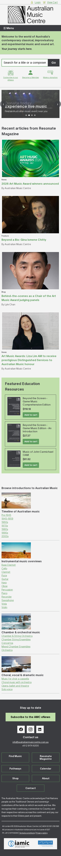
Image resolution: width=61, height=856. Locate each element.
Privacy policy (42, 833)
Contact (30, 788)
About (45, 778)
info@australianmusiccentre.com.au (31, 742)
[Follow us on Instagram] (30, 729)
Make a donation (50, 77)
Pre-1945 (6, 515)
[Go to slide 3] (32, 115)
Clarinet (6, 572)
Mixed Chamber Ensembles (16, 646)
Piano (4, 593)
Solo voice (7, 689)
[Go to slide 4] (35, 115)
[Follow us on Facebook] (21, 729)
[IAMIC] (19, 844)
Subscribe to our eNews (10, 78)
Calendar (45, 768)
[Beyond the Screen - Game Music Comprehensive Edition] (14, 406)
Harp (4, 582)
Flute (4, 575)
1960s (5, 522)
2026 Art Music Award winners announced (30, 183)
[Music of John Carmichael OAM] (14, 458)
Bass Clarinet (9, 565)
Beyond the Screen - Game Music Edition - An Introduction (37, 428)
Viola (4, 603)
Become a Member (30, 77)
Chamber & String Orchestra (17, 636)
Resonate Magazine (46, 757)
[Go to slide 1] (26, 115)
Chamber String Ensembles (16, 639)
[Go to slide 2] (29, 115)
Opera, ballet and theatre (15, 685)
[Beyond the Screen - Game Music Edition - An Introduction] (14, 433)
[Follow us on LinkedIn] (40, 729)
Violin (4, 607)
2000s (5, 536)
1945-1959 (7, 518)
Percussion (7, 589)
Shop (15, 778)
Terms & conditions (27, 833)
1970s (5, 525)
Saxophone (8, 600)
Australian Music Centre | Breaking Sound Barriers (30, 14)
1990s (5, 532)
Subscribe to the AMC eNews (30, 716)
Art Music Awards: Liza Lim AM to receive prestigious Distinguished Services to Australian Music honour (29, 360)
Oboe (4, 586)
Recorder (7, 596)
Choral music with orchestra (17, 682)
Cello (4, 568)
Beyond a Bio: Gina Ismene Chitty (24, 239)
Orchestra (7, 650)
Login (38, 2)
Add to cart (30, 415)
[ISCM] (45, 844)
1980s (5, 529)
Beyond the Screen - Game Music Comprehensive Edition (36, 401)
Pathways (15, 768)
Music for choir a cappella (15, 678)
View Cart (52, 2)
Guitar (5, 579)
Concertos (7, 643)
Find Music (15, 756)
